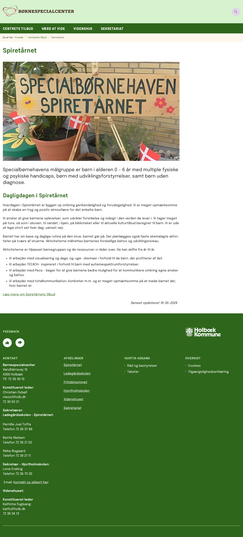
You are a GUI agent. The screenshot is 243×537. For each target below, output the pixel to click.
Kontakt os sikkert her (31, 482)
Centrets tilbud (18, 29)
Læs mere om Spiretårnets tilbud (29, 294)
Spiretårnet (73, 365)
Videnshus (82, 29)
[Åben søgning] (236, 11)
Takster (133, 371)
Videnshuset (73, 399)
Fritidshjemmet (75, 382)
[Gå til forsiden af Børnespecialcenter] (114, 12)
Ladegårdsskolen (77, 373)
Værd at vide (53, 29)
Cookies (194, 365)
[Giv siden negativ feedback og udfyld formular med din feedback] (19, 342)
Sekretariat (112, 29)
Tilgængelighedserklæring (208, 371)
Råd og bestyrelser (142, 365)
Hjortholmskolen (76, 390)
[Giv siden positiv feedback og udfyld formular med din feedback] (7, 342)
